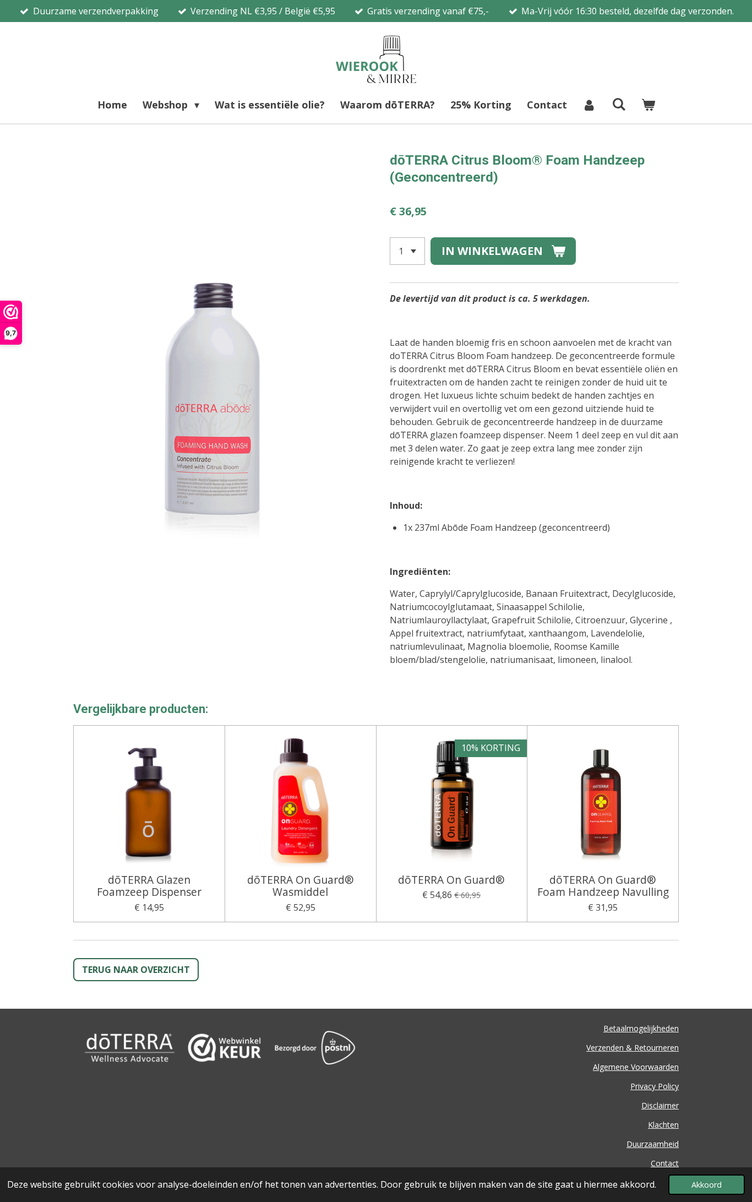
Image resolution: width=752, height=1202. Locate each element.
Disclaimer (660, 1105)
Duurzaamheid (652, 1144)
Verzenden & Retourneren (632, 1047)
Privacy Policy (654, 1086)
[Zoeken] (618, 104)
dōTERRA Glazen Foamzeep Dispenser (149, 886)
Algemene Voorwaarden (636, 1067)
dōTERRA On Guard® (451, 880)
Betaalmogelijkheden (641, 1028)
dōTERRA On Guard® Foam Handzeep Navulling (603, 886)
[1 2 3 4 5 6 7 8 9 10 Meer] (407, 251)
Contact (665, 1163)
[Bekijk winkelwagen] (647, 105)
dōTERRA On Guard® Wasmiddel (300, 886)
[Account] (589, 105)
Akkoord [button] (706, 1184)
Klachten (663, 1124)
